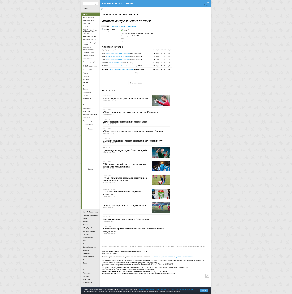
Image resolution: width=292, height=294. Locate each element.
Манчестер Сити (91, 185)
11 (154, 53)
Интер (96, 179)
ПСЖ (96, 191)
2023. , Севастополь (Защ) (122, 59)
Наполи (91, 191)
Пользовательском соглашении (182, 289)
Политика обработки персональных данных (190, 246)
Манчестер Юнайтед (96, 185)
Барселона (85, 179)
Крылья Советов (91, 145)
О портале (124, 246)
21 (154, 69)
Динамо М (91, 139)
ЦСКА (91, 163)
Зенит (96, 139)
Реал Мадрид (85, 197)
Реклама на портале (135, 246)
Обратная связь (114, 246)
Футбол (85, 14)
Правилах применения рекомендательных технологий (173, 257)
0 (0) (157, 53)
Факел (96, 157)
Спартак (91, 157)
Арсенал (85, 173)
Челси (96, 197)
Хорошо (204, 290)
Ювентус (91, 204)
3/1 (169, 53)
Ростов (91, 151)
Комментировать (136, 83)
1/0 (169, 63)
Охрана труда (170, 246)
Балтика (96, 133)
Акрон (85, 133)
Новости (115, 26)
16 (154, 59)
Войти (206, 5)
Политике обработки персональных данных (154, 289)
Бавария (96, 173)
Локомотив (96, 145)
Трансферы (132, 26)
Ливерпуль (85, 185)
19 (154, 56)
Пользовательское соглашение (154, 246)
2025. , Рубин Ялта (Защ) (121, 53)
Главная (85, 8)
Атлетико (91, 173)
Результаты (120, 14)
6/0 (169, 66)
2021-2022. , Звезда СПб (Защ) (123, 69)
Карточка (105, 26)
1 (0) (157, 59)
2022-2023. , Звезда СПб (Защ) (117, 63)
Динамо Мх (85, 139)
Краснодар (85, 145)
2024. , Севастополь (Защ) (122, 56)
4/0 (169, 56)
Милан (85, 191)
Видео (123, 26)
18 (154, 66)
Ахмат (91, 133)
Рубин (85, 157)
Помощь (104, 246)
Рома (91, 197)
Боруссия (91, 179)
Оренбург (85, 151)
